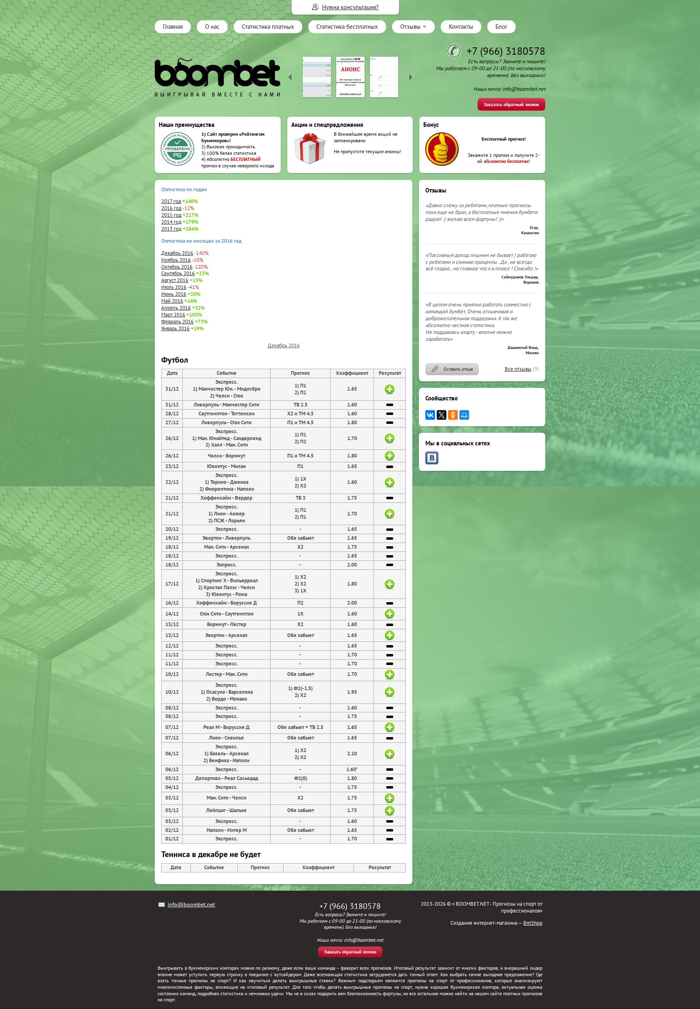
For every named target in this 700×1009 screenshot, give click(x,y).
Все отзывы (518, 369)
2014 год (171, 221)
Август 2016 (174, 280)
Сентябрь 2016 (178, 273)
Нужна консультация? (350, 7)
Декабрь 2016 (177, 253)
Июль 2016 (173, 287)
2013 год (171, 228)
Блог (501, 26)
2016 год (171, 208)
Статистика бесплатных (347, 26)
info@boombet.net (191, 904)
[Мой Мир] (464, 415)
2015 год (171, 215)
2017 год (171, 201)
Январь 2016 (175, 328)
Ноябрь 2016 (176, 260)
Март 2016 (173, 314)
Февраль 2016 (177, 321)
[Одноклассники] (453, 415)
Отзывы (410, 26)
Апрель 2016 (176, 307)
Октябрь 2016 (176, 266)
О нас (212, 26)
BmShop (532, 922)
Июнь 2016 (173, 294)
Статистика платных (268, 26)
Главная (173, 26)
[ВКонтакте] (430, 415)
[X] (441, 415)
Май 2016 (172, 300)
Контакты (461, 26)
